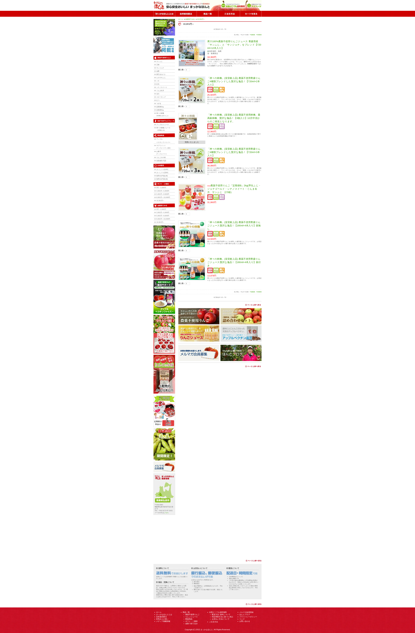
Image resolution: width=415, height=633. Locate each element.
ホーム (180, 19)
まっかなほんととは (164, 614)
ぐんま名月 (160, 90)
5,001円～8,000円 (162, 194)
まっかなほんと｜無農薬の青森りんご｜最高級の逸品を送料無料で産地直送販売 (183, 5)
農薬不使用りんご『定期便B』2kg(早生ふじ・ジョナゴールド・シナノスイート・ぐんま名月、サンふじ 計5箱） (234, 189)
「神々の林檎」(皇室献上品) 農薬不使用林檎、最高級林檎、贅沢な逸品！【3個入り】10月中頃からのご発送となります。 (233, 118)
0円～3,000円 (161, 187)
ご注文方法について (229, 14)
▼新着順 (259, 34)
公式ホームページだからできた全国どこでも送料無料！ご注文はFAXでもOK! (233, 5)
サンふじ (159, 61)
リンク (242, 619)
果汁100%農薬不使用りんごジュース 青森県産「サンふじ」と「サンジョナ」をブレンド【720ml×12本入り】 (234, 44)
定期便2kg (160, 107)
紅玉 (158, 84)
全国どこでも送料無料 (218, 612)
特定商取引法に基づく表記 (222, 617)
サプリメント (163, 147)
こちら (166, 512)
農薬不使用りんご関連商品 (164, 135)
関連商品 (188, 619)
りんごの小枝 (161, 157)
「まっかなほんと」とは (164, 14)
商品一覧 (207, 14)
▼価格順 (252, 34)
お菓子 (161, 153)
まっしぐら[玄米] (162, 172)
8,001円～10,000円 (163, 197)
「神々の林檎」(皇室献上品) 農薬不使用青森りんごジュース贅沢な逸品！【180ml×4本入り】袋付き (234, 262)
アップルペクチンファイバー (163, 140)
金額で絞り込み (164, 205)
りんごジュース (191, 617)
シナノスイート (161, 87)
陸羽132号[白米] (162, 176)
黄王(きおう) (160, 74)
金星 (158, 71)
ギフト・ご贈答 (191, 621)
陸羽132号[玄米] (162, 179)
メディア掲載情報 (163, 621)
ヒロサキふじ (161, 77)
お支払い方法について (220, 619)
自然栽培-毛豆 (161, 161)
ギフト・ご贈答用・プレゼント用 (164, 184)
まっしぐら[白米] (162, 169)
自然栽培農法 (161, 617)
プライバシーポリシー (248, 617)
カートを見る (251, 14)
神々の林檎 (162, 114)
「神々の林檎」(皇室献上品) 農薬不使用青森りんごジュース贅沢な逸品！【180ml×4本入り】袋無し (234, 225)
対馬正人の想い (162, 619)
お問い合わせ (244, 621)
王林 (158, 64)
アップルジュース (162, 124)
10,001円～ (201, 19)
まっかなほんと (206, 630)
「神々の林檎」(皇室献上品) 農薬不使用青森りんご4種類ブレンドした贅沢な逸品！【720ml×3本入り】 (234, 152)
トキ (158, 81)
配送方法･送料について (221, 614)
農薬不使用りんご (164, 58)
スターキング (161, 97)
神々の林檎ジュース (163, 129)
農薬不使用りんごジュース (164, 121)
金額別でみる (190, 19)
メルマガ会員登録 (246, 612)
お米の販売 (164, 165)
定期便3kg (160, 110)
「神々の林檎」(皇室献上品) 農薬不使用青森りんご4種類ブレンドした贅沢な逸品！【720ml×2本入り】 (234, 81)
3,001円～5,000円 (162, 191)
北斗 (158, 94)
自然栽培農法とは (186, 14)
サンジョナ (160, 68)
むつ (158, 100)
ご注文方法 (213, 622)
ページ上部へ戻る (253, 305)
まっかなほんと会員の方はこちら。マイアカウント (254, 5)
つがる (158, 103)
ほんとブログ (244, 614)
